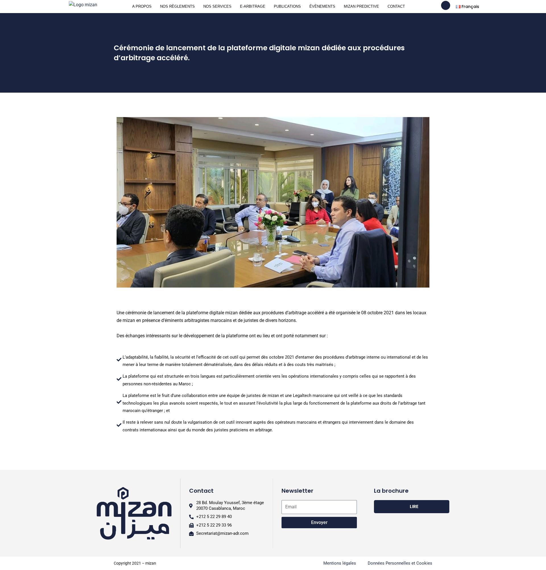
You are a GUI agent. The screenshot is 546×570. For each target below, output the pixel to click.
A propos (142, 6)
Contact (396, 6)
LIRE (414, 506)
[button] (122, 206)
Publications (287, 6)
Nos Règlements (177, 6)
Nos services (217, 6)
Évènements (322, 6)
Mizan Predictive (361, 6)
